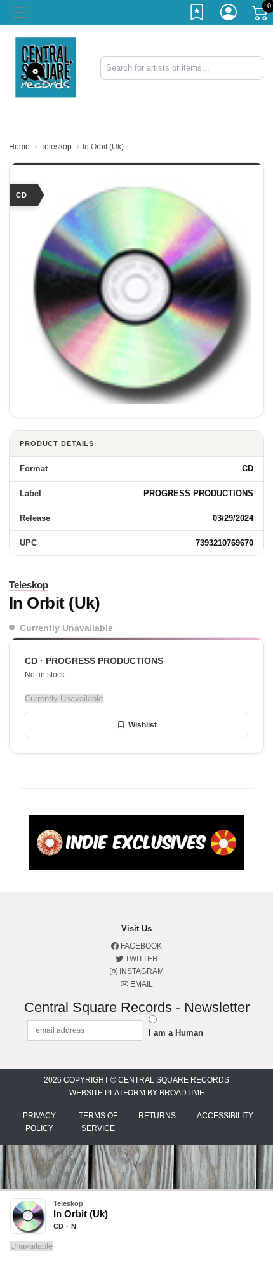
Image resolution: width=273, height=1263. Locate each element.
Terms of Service (98, 1122)
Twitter (140, 958)
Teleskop (56, 146)
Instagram (140, 971)
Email (140, 984)
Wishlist (142, 724)
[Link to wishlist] (197, 15)
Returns (157, 1115)
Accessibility (225, 1115)
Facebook (140, 946)
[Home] (45, 67)
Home (19, 146)
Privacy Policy (39, 1122)
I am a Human (176, 1032)
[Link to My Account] (229, 15)
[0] (261, 15)
